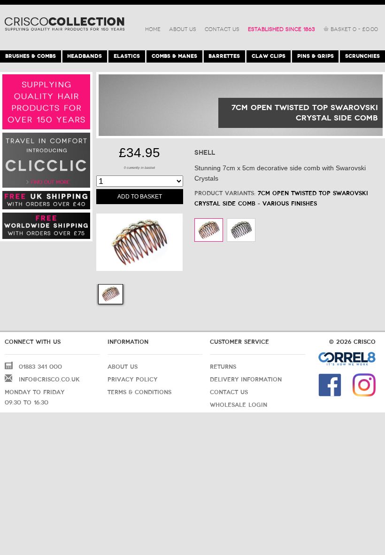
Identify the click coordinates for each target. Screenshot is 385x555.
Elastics (127, 56)
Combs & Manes (174, 56)
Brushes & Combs (30, 56)
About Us (182, 29)
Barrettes (224, 56)
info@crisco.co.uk (49, 379)
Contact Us (222, 29)
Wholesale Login (238, 405)
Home (153, 29)
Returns (223, 367)
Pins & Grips (315, 56)
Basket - (354, 29)
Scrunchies (362, 56)
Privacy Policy (132, 379)
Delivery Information (246, 379)
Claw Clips (268, 56)
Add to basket (139, 196)
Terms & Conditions (139, 392)
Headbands (84, 56)
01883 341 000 (40, 367)
